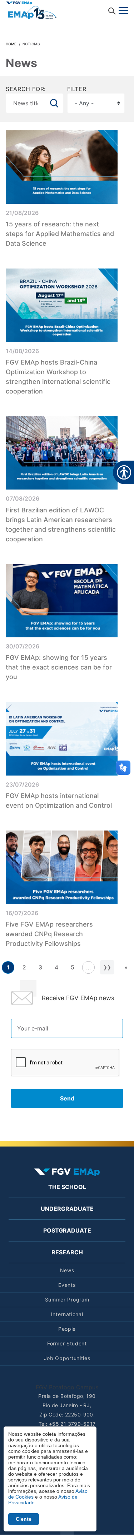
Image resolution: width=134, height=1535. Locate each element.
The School (67, 1186)
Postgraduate (67, 1230)
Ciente (23, 1519)
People (67, 1329)
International (67, 1314)
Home (11, 44)
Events (66, 1285)
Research (67, 1252)
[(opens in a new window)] (31, 9)
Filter (76, 88)
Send (67, 1098)
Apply (54, 103)
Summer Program (67, 1299)
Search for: (26, 88)
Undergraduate (67, 1208)
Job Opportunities (67, 1358)
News (67, 1270)
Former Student (67, 1343)
